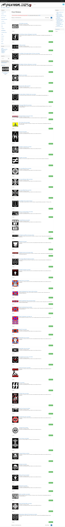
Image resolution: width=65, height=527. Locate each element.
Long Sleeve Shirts (4, 32)
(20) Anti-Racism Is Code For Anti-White (5, 73)
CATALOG (2, 52)
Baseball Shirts (3, 23)
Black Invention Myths (4, 49)
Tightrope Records (4, 1)
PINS (2, 41)
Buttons (2, 43)
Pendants (2, 36)
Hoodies (2, 13)
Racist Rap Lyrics (3, 50)
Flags (2, 34)
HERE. (40, 15)
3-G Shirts (2, 21)
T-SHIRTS (2, 28)
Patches (2, 39)
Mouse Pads (3, 17)
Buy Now (51, 31)
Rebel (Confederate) (4, 19)
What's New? (3, 65)
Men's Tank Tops (3, 15)
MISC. (2, 26)
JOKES (2, 48)
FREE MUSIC (3, 51)
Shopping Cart (58, 29)
